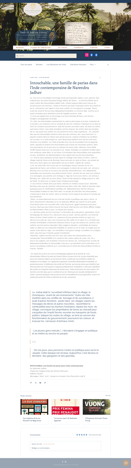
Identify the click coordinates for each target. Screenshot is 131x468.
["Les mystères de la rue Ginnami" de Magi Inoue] (34, 407)
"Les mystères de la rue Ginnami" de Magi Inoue (32, 419)
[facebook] (63, 462)
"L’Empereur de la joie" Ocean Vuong (96, 419)
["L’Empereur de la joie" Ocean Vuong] (96, 407)
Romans (39, 64)
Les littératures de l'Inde (56, 64)
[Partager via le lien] (45, 383)
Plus (92, 64)
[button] (108, 64)
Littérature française (78, 64)
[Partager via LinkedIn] (40, 383)
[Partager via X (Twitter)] (36, 383)
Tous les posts (26, 64)
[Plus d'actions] (100, 77)
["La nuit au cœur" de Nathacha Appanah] (65, 407)
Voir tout (108, 395)
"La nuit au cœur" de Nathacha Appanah (65, 419)
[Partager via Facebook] (31, 383)
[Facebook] (91, 55)
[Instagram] (87, 55)
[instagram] (65, 462)
